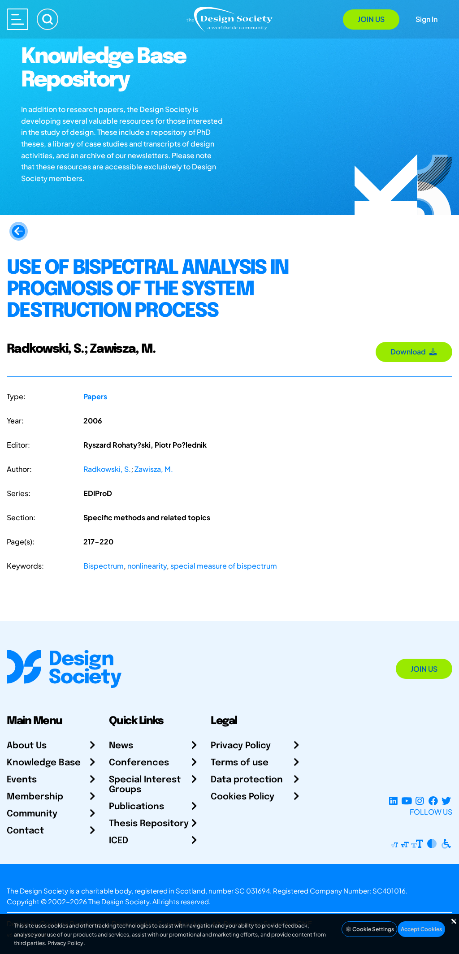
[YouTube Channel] (406, 801)
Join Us (371, 19)
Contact (25, 831)
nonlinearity (147, 565)
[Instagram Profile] (420, 801)
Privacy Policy (241, 746)
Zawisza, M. (153, 469)
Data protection (247, 780)
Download (409, 351)
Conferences (139, 763)
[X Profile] (446, 801)
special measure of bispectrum (223, 565)
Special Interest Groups (145, 784)
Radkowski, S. (107, 469)
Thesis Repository (149, 824)
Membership (35, 797)
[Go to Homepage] (229, 18)
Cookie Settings (372, 929)
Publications (136, 807)
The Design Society (118, 901)
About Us (27, 746)
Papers (95, 396)
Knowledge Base (44, 763)
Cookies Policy (242, 797)
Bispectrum (103, 565)
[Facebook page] (433, 801)
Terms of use (239, 763)
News (121, 746)
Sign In (426, 19)
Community (32, 814)
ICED (118, 841)
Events (22, 780)
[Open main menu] (17, 19)
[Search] (47, 19)
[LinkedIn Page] (393, 801)
